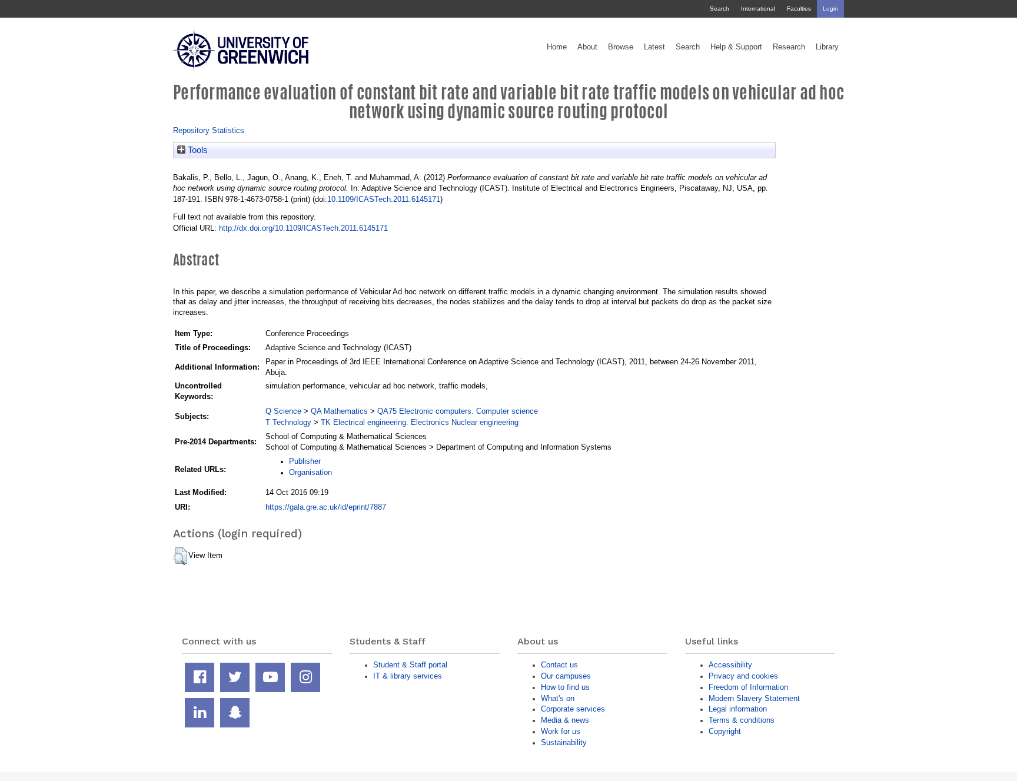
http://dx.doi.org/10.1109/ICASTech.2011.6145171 (303, 228)
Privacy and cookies (743, 676)
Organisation (310, 472)
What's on (557, 698)
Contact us (559, 664)
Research (789, 47)
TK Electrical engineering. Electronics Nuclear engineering (420, 422)
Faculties (799, 8)
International (758, 8)
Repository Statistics (208, 130)
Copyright (725, 731)
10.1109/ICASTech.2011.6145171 (383, 199)
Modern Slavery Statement (754, 698)
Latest (654, 47)
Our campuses (566, 676)
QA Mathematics (339, 411)
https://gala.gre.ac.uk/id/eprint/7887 (325, 507)
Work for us (560, 731)
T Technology (288, 422)
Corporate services (573, 708)
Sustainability (564, 742)
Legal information (738, 708)
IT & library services (407, 676)
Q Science (283, 411)
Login (830, 8)
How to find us (565, 687)
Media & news (565, 720)
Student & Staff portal (410, 664)
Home (557, 47)
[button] (180, 556)
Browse (620, 47)
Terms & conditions (742, 720)
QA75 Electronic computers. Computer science (457, 411)
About (587, 47)
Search (719, 8)
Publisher (305, 461)
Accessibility (730, 664)
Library (827, 47)
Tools (196, 150)
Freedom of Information (748, 687)
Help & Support (736, 47)
